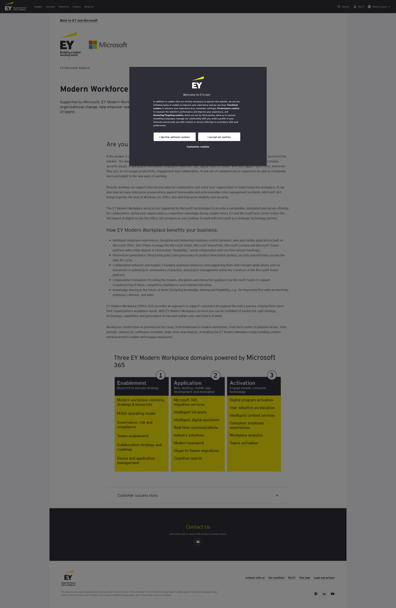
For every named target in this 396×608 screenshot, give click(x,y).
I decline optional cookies (174, 137)
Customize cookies (198, 146)
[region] (198, 116)
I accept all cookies (219, 137)
